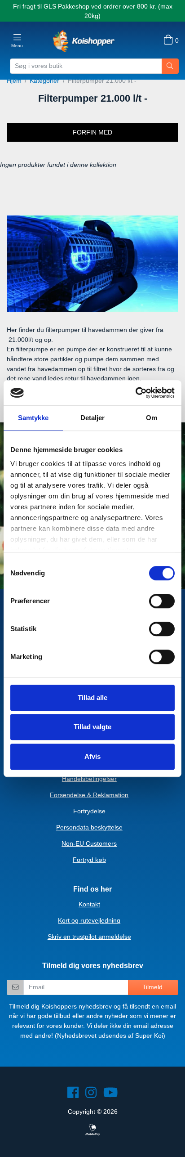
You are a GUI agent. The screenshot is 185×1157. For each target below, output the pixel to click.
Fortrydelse (89, 811)
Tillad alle (92, 697)
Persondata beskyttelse (89, 827)
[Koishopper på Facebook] (73, 1095)
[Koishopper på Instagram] (91, 1095)
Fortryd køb (89, 859)
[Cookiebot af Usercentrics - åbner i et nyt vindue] (135, 393)
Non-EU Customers (89, 843)
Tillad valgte (92, 727)
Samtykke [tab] (33, 418)
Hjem (14, 80)
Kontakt (89, 904)
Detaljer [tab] (92, 418)
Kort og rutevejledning (89, 920)
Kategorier (44, 80)
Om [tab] (151, 418)
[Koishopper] (84, 40)
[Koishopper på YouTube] (110, 1095)
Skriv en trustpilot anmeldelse (89, 936)
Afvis (92, 756)
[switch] (162, 601)
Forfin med (92, 132)
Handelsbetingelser (89, 778)
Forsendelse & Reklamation (89, 794)
